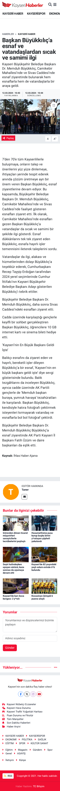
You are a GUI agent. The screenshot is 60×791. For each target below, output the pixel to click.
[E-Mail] (24, 497)
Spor (49, 749)
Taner (25, 489)
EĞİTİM (10, 743)
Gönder (9, 647)
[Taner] (11, 491)
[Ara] (50, 4)
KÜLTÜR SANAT (39, 743)
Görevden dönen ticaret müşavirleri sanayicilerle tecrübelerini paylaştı (15, 537)
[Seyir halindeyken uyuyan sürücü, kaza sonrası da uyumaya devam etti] (16, 554)
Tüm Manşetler (15, 719)
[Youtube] (39, 694)
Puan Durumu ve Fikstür (20, 715)
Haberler (8, 34)
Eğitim (9, 749)
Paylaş (10, 138)
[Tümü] (55, 667)
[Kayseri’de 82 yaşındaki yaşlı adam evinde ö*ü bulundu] (44, 554)
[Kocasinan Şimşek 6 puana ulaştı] (44, 586)
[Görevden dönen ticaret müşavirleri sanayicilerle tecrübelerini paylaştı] (16, 522)
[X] (27, 694)
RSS (9, 775)
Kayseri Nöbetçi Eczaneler (21, 704)
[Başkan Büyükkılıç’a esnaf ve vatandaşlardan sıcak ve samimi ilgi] (30, 116)
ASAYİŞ (21, 753)
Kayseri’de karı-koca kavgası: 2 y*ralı (13, 597)
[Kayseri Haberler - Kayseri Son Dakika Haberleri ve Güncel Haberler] (22, 5)
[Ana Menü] (54, 4)
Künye (22, 760)
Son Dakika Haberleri (18, 722)
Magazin (22, 749)
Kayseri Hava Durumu (19, 707)
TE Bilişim (38, 786)
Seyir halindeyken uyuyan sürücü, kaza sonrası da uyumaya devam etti (13, 568)
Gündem (37, 749)
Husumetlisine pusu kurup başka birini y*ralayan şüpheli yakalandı (42, 537)
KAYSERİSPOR (36, 13)
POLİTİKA (27, 739)
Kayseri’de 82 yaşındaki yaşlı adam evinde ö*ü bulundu (44, 567)
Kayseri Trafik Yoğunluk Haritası (24, 711)
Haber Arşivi (13, 726)
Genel (9, 753)
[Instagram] (33, 694)
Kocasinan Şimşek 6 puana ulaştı (42, 597)
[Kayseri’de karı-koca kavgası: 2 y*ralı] (16, 586)
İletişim (10, 760)
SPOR (22, 743)
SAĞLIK (42, 739)
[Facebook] (21, 694)
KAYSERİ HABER (12, 13)
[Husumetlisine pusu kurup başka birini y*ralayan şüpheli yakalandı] (44, 522)
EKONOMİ (11, 739)
